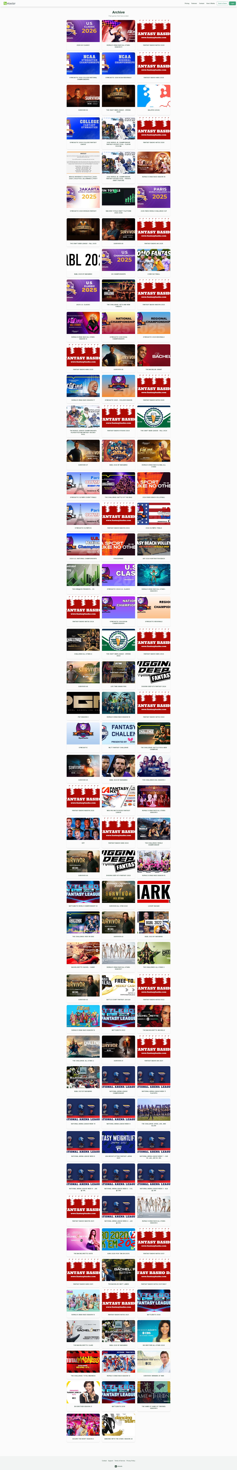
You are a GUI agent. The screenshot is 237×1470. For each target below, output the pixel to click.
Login (232, 3)
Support (110, 1460)
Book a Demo (222, 3)
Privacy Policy (131, 1460)
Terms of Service (120, 1460)
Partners (194, 3)
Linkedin (119, 1466)
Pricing (187, 3)
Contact (201, 3)
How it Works (210, 3)
